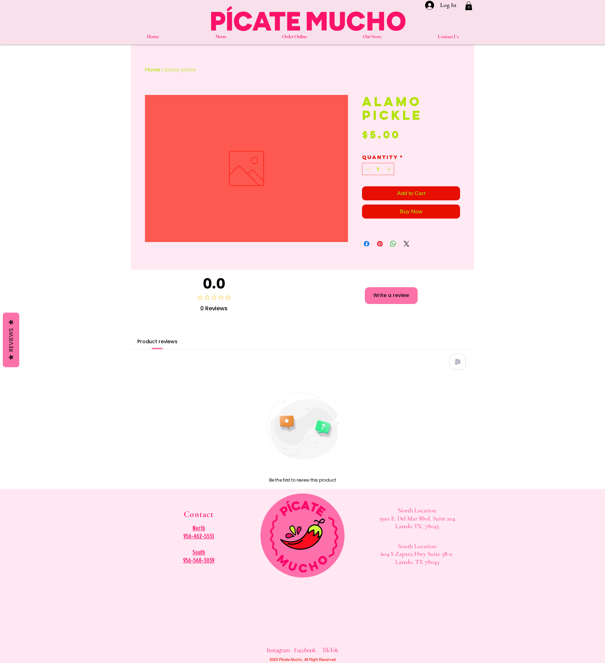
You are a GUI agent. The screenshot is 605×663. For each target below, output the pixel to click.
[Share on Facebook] (366, 244)
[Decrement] (367, 169)
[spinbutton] (378, 169)
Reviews (11, 340)
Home (152, 69)
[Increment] (389, 169)
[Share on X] (406, 244)
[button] (468, 5)
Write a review (391, 295)
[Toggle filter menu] (458, 362)
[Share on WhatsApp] (393, 244)
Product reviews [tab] (157, 341)
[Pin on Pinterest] (380, 244)
